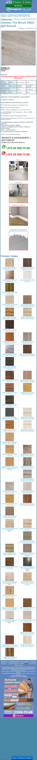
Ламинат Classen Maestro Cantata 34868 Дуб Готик (9, 553)
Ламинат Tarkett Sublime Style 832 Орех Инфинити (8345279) (27, 354)
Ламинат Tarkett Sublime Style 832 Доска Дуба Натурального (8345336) (10, 468)
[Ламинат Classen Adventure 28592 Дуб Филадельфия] (27, 627)
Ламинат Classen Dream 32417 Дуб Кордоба (10, 504)
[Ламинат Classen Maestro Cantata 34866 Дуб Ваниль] (27, 424)
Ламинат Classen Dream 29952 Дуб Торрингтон (10, 293)
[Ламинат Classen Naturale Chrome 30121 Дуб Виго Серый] (27, 535)
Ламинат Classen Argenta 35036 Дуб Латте (27, 529)
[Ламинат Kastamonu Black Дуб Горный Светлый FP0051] (9, 576)
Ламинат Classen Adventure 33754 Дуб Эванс (10, 596)
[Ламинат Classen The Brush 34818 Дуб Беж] (9, 275)
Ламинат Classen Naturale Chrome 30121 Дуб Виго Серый (27, 541)
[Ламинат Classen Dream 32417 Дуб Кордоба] (9, 498)
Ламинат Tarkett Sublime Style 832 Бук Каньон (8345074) (9, 608)
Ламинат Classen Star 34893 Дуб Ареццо (9, 393)
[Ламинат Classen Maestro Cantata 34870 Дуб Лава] (27, 474)
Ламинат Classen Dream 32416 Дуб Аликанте (27, 608)
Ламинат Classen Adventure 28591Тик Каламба (10, 342)
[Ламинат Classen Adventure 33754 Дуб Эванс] (9, 590)
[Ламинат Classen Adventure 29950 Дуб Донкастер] (9, 652)
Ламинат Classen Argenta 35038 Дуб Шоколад (9, 567)
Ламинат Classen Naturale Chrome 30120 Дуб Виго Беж (27, 305)
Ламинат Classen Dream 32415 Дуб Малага (10, 380)
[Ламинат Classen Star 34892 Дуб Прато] (9, 449)
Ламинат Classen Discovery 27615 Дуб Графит (10, 330)
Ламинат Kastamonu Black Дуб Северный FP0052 (10, 620)
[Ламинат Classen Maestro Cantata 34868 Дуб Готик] (9, 548)
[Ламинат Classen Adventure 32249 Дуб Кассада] (27, 262)
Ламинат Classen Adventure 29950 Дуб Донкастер (10, 657)
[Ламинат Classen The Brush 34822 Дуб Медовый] (27, 387)
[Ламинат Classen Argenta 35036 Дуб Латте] (27, 523)
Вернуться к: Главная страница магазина (24, 18)
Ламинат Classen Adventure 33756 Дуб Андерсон (10, 268)
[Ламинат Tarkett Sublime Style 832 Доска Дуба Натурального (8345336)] (9, 461)
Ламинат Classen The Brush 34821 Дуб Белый (9, 492)
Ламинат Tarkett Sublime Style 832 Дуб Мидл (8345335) (9, 442)
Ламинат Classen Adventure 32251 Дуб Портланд (10, 516)
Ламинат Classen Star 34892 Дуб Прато (9, 455)
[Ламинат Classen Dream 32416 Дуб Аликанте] (27, 602)
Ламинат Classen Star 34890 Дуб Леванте (27, 280)
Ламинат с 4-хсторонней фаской (18, 14)
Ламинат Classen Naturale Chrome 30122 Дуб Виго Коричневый (9, 368)
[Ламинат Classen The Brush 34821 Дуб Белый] (9, 486)
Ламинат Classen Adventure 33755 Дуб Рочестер (27, 467)
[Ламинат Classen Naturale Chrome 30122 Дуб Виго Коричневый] (9, 361)
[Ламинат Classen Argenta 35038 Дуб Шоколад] (9, 561)
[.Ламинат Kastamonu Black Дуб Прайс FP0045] (9, 523)
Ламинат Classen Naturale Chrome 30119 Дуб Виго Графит (9, 417)
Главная (3, 14)
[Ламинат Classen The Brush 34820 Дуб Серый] (9, 349)
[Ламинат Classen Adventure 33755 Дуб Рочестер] (27, 461)
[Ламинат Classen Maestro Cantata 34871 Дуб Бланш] (27, 412)
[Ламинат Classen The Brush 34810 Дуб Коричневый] (27, 449)
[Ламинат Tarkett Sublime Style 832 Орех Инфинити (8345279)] (27, 349)
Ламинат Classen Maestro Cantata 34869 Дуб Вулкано (9, 317)
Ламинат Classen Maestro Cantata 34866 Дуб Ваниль (27, 430)
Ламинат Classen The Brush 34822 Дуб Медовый (27, 393)
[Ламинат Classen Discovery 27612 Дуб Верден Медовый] (27, 498)
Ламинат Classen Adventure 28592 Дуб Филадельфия (27, 633)
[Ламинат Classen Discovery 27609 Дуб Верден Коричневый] (9, 639)
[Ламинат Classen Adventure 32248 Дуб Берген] (27, 336)
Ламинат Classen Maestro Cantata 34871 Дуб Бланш (27, 417)
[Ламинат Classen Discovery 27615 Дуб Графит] (9, 324)
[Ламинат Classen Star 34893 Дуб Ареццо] (9, 387)
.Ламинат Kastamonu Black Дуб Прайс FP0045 (9, 529)
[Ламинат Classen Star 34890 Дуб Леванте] (27, 275)
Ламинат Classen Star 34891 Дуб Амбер (9, 405)
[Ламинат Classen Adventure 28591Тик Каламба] (9, 336)
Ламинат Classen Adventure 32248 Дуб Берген (27, 342)
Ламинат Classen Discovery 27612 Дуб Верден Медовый (27, 504)
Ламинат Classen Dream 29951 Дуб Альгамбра (10, 305)
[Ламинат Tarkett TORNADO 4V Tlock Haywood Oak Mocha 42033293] (27, 561)
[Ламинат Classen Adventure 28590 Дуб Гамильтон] (9, 424)
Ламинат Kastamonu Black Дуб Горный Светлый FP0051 (10, 582)
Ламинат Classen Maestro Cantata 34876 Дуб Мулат (27, 317)
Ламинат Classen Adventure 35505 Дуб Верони (27, 492)
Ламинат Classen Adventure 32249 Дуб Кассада (27, 268)
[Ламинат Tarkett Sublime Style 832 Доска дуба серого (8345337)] (27, 548)
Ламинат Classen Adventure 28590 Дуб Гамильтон (10, 430)
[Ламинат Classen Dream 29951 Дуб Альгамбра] (9, 299)
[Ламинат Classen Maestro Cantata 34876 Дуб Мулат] (27, 312)
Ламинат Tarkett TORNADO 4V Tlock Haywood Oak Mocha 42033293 (27, 568)
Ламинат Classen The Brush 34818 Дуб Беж (9, 280)
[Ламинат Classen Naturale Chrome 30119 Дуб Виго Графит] (9, 412)
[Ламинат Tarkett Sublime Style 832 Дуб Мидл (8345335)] (9, 437)
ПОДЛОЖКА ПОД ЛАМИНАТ (18, 230)
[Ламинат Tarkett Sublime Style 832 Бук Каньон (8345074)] (9, 602)
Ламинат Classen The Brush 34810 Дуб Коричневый (27, 455)
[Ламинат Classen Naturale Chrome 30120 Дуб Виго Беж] (27, 299)
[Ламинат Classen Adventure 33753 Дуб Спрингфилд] (27, 639)
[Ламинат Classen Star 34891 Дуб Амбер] (9, 399)
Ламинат (18, 160)
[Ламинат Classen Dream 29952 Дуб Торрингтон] (9, 287)
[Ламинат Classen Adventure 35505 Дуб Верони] (27, 486)
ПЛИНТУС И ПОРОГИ (18, 205)
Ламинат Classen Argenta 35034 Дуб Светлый (27, 620)
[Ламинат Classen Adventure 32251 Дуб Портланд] (9, 511)
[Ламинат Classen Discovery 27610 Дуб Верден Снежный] (27, 375)
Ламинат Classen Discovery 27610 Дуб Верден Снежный (27, 380)
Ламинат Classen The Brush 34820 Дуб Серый (9, 354)
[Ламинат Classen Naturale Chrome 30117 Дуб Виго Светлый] (27, 576)
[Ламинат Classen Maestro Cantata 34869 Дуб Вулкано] (9, 312)
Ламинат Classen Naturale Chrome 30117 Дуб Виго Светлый (27, 583)
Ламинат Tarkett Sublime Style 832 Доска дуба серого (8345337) (27, 554)
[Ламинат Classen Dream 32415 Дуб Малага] (9, 375)
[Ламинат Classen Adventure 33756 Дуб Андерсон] (9, 262)
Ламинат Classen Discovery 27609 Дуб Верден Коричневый (10, 645)
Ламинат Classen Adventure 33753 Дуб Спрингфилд (27, 645)
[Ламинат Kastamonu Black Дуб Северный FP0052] (9, 615)
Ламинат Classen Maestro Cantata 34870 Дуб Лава (27, 479)
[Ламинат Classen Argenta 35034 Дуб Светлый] (27, 615)
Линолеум (18, 182)
